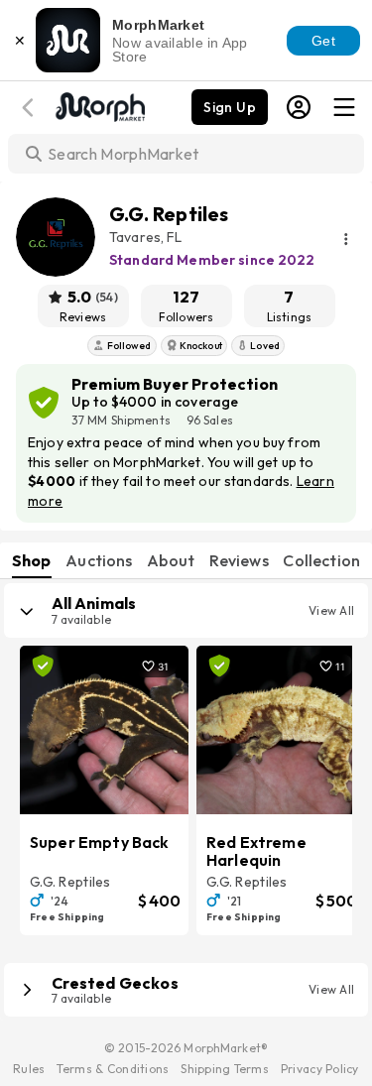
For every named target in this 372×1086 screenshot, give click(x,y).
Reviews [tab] (239, 560)
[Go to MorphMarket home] (99, 105)
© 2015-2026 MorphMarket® (186, 1047)
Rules (29, 1068)
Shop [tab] (32, 560)
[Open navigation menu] (344, 107)
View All (331, 610)
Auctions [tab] (98, 560)
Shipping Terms (224, 1068)
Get (323, 41)
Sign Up (229, 107)
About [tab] (170, 560)
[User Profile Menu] (298, 107)
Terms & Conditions (113, 1068)
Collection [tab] (321, 560)
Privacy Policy (320, 1068)
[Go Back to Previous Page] (31, 107)
